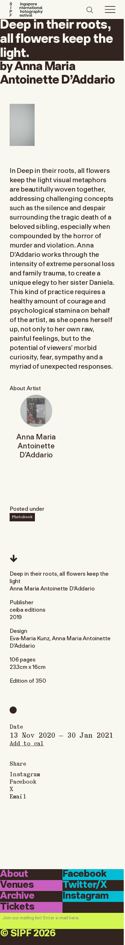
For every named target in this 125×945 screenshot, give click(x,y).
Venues (17, 885)
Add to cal (27, 743)
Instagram (25, 774)
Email (18, 796)
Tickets (17, 907)
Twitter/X (85, 885)
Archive (17, 896)
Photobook (22, 516)
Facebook (23, 781)
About (14, 874)
